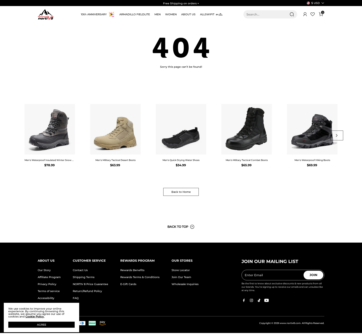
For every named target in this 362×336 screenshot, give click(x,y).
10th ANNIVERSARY (94, 14)
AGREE (41, 324)
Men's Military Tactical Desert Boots (115, 160)
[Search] (292, 14)
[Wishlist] (312, 14)
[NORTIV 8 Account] (305, 14)
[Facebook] (244, 300)
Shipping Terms (83, 277)
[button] (315, 3)
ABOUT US (188, 14)
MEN (157, 14)
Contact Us (80, 270)
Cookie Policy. (34, 316)
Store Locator (181, 270)
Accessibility (46, 298)
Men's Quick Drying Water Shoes (181, 160)
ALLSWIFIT (207, 14)
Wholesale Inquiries (185, 284)
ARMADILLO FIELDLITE (134, 14)
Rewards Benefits (132, 270)
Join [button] (313, 275)
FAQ (76, 298)
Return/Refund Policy (87, 291)
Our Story (44, 270)
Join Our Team (181, 277)
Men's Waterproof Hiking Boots (312, 160)
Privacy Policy (47, 284)
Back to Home (181, 192)
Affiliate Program (49, 277)
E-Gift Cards (128, 284)
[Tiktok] (259, 300)
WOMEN (171, 14)
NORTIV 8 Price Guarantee (90, 284)
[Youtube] (266, 300)
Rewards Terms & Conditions (140, 277)
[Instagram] (251, 300)
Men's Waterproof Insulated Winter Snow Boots (50, 160)
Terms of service (49, 291)
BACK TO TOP (177, 226)
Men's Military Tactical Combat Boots (247, 160)
